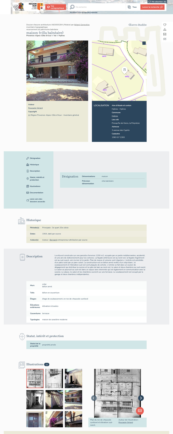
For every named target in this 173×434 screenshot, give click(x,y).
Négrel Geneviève (82, 24)
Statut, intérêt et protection (37, 178)
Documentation (36, 192)
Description (35, 171)
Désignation (35, 158)
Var (55, 35)
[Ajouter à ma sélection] (164, 24)
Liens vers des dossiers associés (37, 200)
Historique (34, 164)
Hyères (62, 35)
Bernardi (53, 240)
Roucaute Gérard (35, 108)
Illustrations (35, 186)
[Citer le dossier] (164, 38)
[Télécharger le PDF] (164, 29)
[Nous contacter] (164, 34)
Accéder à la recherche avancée (83, 12)
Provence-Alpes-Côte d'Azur (39, 35)
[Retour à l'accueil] (5, 7)
